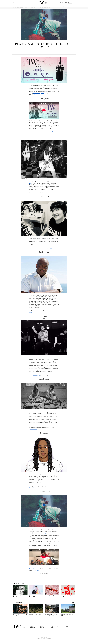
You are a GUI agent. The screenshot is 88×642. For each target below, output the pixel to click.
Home (14, 7)
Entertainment (48, 6)
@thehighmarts (55, 193)
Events (56, 6)
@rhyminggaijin (54, 132)
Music (22, 7)
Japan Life (17, 6)
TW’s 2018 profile (36, 375)
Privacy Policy (53, 624)
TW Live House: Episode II (38, 93)
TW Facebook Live (35, 570)
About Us (71, 6)
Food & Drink (32, 6)
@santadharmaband (33, 429)
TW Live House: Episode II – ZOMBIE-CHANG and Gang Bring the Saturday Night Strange (37, 7)
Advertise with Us (33, 627)
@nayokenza (31, 487)
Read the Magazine (43, 624)
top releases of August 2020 (44, 533)
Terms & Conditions (54, 626)
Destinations (40, 6)
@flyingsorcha (49, 248)
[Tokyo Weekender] (19, 627)
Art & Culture (24, 6)
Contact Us (32, 626)
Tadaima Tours (43, 627)
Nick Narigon (44, 50)
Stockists (42, 626)
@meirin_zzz (44, 547)
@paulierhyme (32, 312)
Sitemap (52, 627)
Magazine (63, 6)
